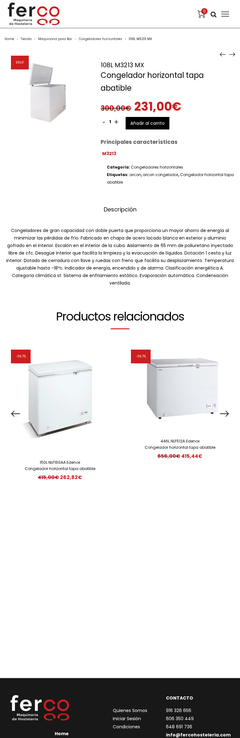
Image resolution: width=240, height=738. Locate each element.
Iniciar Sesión (127, 718)
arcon (135, 174)
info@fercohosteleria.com (198, 735)
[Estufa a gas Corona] (232, 54)
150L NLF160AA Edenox (60, 462)
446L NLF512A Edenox (180, 441)
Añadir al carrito (147, 123)
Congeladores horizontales (100, 39)
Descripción (120, 209)
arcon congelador (160, 174)
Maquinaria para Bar (55, 39)
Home (9, 39)
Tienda (26, 39)
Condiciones (126, 727)
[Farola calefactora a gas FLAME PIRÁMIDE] (223, 54)
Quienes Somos (130, 710)
